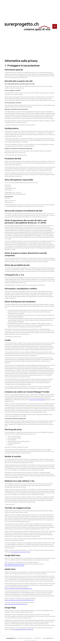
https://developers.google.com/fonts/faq (14, 564)
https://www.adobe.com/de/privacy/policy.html (16, 604)
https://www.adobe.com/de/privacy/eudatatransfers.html (18, 588)
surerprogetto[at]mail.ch (48, 638)
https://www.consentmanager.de (37, 400)
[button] (54, 26)
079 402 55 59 (37, 638)
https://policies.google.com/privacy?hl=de (20, 552)
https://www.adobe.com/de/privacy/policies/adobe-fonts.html (19, 600)
